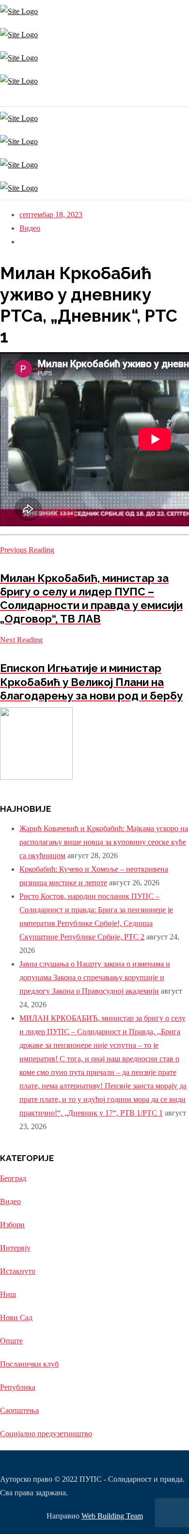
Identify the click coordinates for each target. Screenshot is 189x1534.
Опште (11, 1341)
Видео (29, 228)
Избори (12, 1225)
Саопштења (19, 1410)
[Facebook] (3, 99)
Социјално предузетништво (46, 1434)
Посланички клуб (29, 1364)
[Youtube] (6, 99)
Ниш (8, 1294)
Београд (13, 1178)
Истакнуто (17, 1271)
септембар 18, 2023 (50, 214)
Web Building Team (112, 1516)
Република (17, 1387)
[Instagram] (1, 99)
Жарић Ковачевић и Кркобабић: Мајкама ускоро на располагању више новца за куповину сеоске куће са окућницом (103, 842)
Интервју (15, 1248)
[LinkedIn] (8, 99)
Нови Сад (16, 1317)
